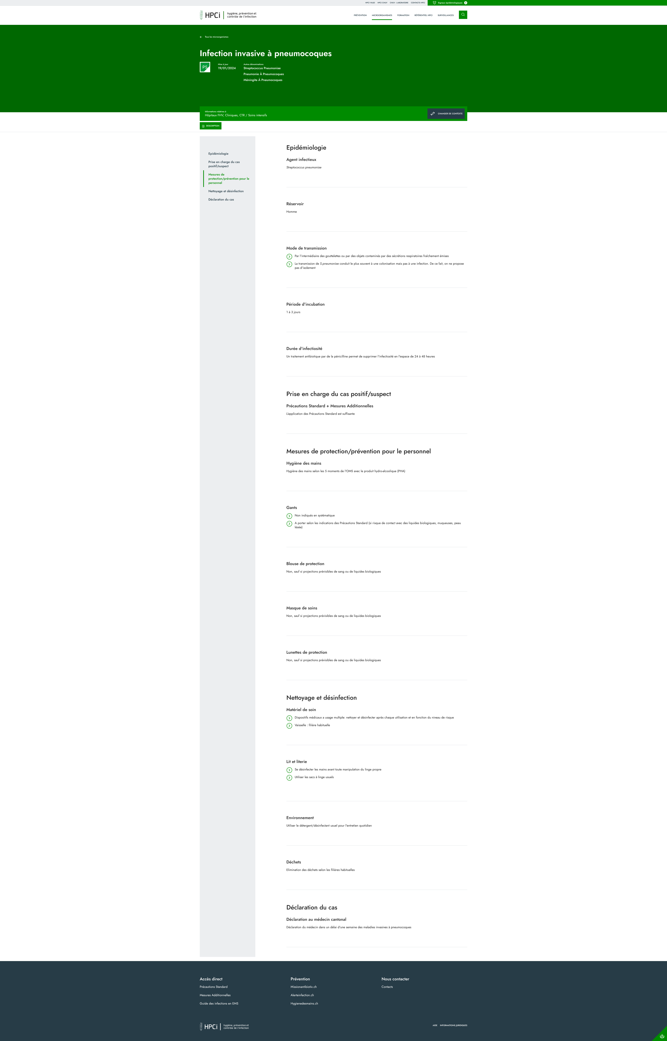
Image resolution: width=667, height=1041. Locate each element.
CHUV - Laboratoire (399, 2)
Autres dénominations (253, 64)
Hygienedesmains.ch (304, 1003)
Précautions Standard (214, 987)
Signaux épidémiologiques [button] (452, 2)
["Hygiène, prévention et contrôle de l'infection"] (228, 15)
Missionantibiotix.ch (304, 987)
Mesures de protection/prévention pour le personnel (228, 178)
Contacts (387, 987)
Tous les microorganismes (216, 36)
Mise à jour (223, 64)
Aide (435, 1025)
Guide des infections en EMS (219, 1003)
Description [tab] (212, 125)
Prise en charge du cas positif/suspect (224, 164)
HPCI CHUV (382, 2)
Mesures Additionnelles (215, 995)
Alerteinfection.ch (302, 995)
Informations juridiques (453, 1025)
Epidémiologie (218, 153)
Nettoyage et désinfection (226, 191)
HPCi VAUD (370, 2)
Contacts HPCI (418, 2)
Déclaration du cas (221, 199)
